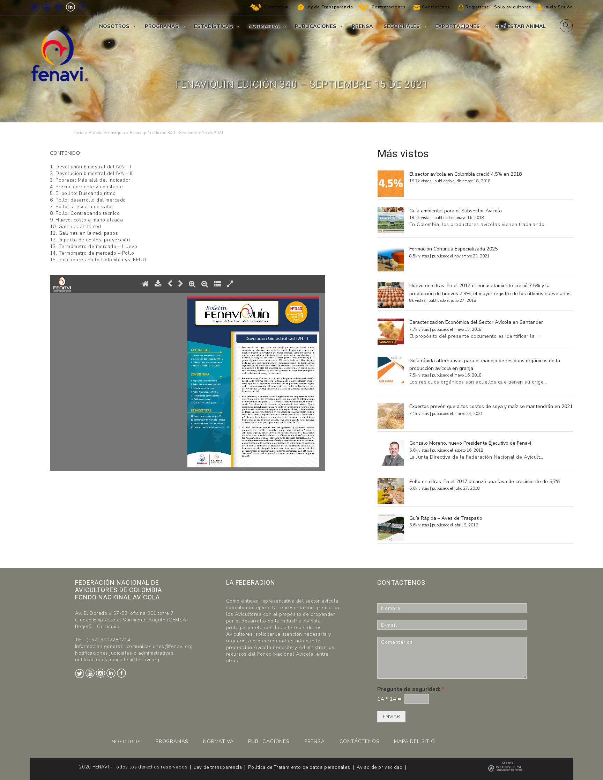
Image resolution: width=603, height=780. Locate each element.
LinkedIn (70, 7)
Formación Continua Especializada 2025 (453, 249)
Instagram (58, 7)
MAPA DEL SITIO (414, 741)
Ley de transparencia (218, 767)
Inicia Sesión (558, 7)
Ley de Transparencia (329, 7)
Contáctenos (436, 7)
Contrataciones (388, 7)
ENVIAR (391, 716)
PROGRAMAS (172, 741)
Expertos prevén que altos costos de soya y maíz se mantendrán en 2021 (491, 406)
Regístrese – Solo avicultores (498, 7)
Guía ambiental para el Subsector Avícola (455, 210)
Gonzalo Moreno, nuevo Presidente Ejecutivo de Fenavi (470, 443)
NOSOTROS (126, 741)
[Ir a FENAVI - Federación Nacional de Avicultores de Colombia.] (78, 133)
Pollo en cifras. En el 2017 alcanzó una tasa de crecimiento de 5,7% (484, 481)
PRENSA (314, 741)
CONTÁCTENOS (360, 741)
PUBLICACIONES (268, 741)
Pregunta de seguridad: (410, 689)
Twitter (34, 7)
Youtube (46, 7)
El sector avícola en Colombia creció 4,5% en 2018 (465, 174)
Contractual (277, 7)
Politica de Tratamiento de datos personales (299, 767)
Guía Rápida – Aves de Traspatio (445, 518)
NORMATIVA (218, 741)
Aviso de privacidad (380, 767)
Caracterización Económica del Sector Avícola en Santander (476, 322)
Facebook (82, 7)
